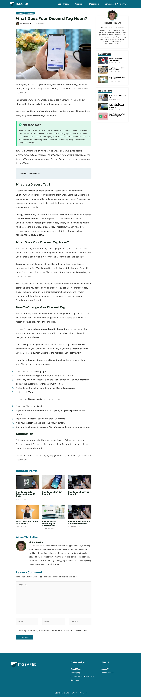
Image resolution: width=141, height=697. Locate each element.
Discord (20, 13)
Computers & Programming (82, 676)
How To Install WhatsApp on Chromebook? (49, 523)
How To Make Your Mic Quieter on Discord (79, 522)
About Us (105, 669)
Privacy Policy (107, 673)
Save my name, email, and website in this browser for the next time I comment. (53, 630)
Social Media (75, 669)
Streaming (74, 680)
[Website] (80, 622)
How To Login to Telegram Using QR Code (25, 494)
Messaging (29, 13)
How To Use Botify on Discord (78, 493)
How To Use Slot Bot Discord (52, 493)
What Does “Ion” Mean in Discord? (27, 522)
